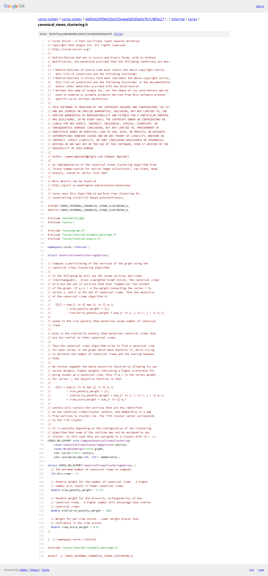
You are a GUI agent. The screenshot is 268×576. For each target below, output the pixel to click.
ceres (192, 19)
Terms (45, 570)
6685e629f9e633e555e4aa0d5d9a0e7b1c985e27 (124, 19)
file (118, 34)
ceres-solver (48, 19)
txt (251, 569)
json (261, 569)
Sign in (260, 6)
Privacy (34, 570)
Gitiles (23, 570)
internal (178, 19)
